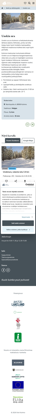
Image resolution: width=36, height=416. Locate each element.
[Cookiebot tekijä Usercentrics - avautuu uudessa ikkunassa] (25, 185)
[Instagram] (8, 270)
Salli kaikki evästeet (18, 223)
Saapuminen (6, 255)
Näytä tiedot (26, 217)
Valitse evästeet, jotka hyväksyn (16, 229)
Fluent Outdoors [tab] (12, 141)
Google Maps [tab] (28, 141)
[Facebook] (3, 270)
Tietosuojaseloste (8, 257)
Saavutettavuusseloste (10, 260)
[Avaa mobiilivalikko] (33, 3)
